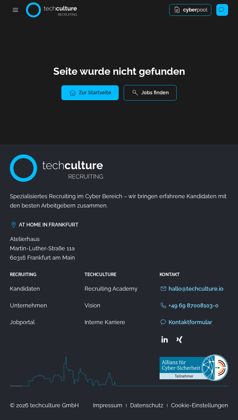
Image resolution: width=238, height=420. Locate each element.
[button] (15, 10)
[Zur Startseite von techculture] (51, 9)
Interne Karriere (105, 322)
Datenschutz (146, 405)
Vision (92, 305)
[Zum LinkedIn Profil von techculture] (165, 339)
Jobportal (22, 322)
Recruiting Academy (111, 288)
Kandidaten (25, 288)
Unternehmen (28, 305)
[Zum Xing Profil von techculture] (179, 339)
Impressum (107, 405)
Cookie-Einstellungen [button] (199, 405)
